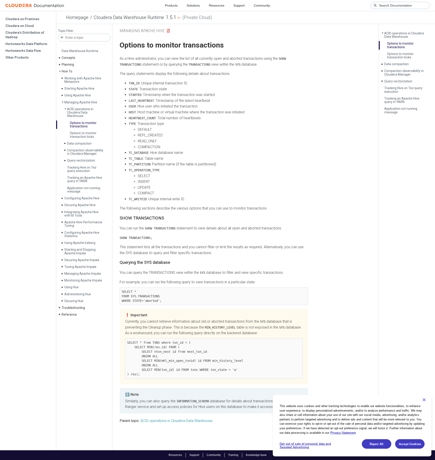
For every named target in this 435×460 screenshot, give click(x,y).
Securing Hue (73, 301)
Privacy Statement (343, 432)
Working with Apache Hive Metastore (82, 79)
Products (171, 5)
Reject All (376, 444)
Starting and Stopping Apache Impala (80, 251)
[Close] (424, 400)
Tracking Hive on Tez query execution (82, 169)
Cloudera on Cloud (19, 26)
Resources (216, 5)
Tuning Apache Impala (80, 267)
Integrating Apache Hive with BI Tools (81, 213)
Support (239, 5)
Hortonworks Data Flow (23, 50)
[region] (352, 425)
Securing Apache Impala (81, 260)
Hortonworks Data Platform (26, 44)
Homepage (77, 17)
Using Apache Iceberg (79, 243)
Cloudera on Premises (22, 19)
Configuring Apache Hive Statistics (81, 234)
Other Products (17, 57)
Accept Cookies (410, 444)
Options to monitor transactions (83, 124)
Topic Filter (65, 31)
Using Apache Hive (77, 95)
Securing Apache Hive (80, 205)
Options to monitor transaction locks (83, 134)
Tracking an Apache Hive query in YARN (84, 179)
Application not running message (83, 189)
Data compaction (79, 143)
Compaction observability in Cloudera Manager (85, 151)
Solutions (193, 5)
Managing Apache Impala (82, 273)
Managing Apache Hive (80, 102)
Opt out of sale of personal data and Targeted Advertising (305, 445)
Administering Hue (77, 294)
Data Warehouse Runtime (80, 51)
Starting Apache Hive (79, 88)
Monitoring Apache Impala (83, 280)
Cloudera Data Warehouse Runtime (129, 17)
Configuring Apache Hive (81, 198)
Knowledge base (256, 455)
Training (233, 455)
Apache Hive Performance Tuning (83, 223)
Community (262, 5)
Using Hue (71, 287)
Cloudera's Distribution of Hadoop (24, 35)
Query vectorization (81, 160)
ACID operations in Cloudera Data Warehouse (80, 112)
